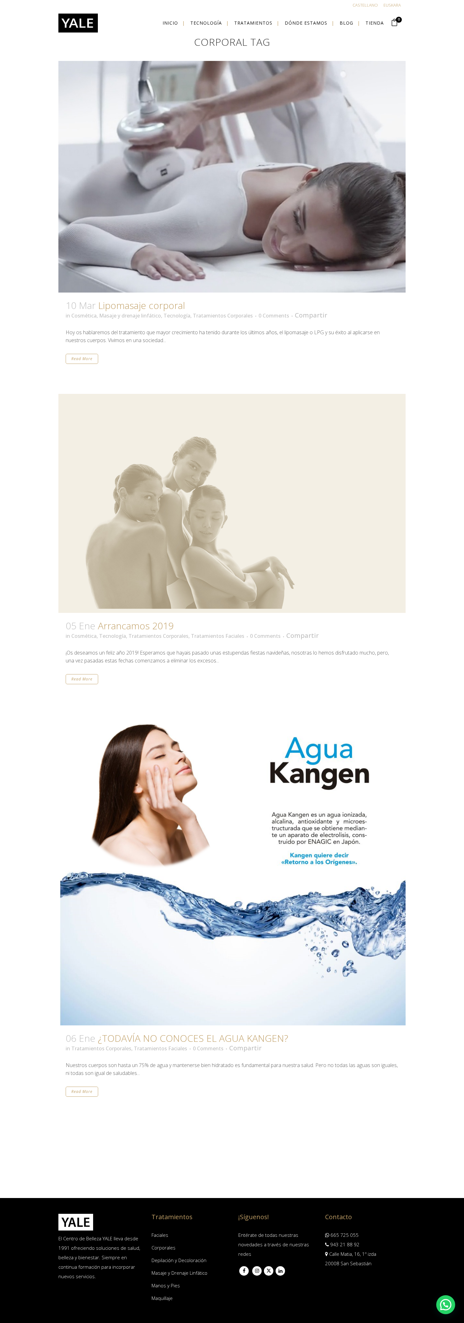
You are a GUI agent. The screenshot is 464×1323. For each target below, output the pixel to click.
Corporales (163, 1247)
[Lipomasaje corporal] (232, 177)
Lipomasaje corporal (141, 305)
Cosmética (84, 315)
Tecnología (177, 315)
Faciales (160, 1235)
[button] (445, 1304)
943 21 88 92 (344, 1244)
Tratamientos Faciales (217, 635)
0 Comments (274, 315)
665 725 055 (344, 1235)
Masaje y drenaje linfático (130, 315)
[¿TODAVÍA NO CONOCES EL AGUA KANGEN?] (232, 869)
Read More (81, 358)
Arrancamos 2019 (136, 625)
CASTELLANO (365, 5)
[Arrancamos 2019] (232, 503)
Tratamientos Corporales (223, 315)
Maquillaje (162, 1298)
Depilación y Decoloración (179, 1260)
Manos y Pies (166, 1285)
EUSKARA (392, 5)
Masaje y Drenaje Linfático (179, 1273)
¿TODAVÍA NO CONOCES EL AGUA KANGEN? (193, 1038)
